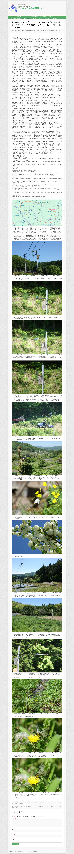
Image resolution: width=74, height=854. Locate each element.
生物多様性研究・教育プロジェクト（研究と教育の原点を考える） (41, 16)
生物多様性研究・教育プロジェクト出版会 (29, 18)
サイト (13, 839)
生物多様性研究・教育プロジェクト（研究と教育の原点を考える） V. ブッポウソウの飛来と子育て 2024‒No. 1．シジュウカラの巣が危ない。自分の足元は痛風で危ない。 (37, 803)
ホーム (10, 16)
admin (13, 30)
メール (13, 834)
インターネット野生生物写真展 (15, 18)
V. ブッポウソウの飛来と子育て (52, 30)
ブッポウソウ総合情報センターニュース (20, 16)
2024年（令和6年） (16, 797)
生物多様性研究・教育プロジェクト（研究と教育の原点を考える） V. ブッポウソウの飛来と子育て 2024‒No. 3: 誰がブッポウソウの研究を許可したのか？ (37, 807)
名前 (13, 829)
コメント (14, 818)
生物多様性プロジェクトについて (45, 18)
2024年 (24, 30)
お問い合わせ (54, 18)
